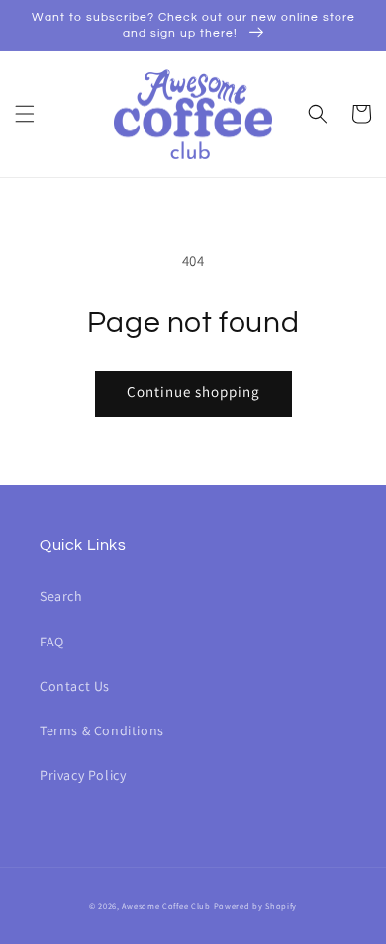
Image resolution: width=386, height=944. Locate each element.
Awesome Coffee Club (166, 906)
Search (61, 596)
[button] (25, 113)
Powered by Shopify (256, 906)
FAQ (52, 641)
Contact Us (75, 686)
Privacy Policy (83, 775)
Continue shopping (193, 392)
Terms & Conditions (102, 730)
